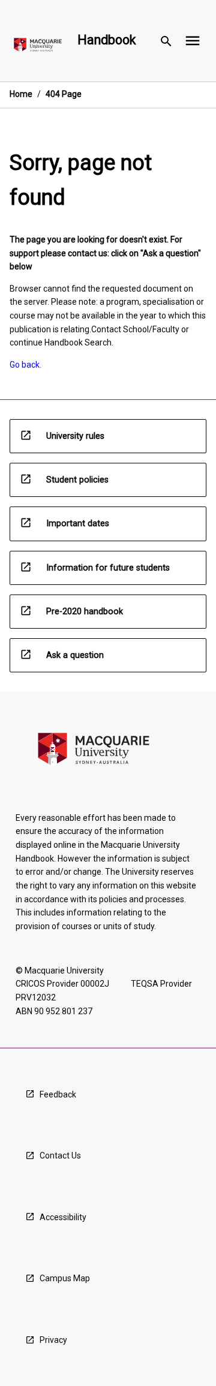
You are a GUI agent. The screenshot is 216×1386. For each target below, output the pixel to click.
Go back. (25, 364)
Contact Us (60, 1155)
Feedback (58, 1094)
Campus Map (65, 1278)
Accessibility (63, 1217)
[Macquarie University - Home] (38, 47)
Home (21, 94)
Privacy (53, 1340)
